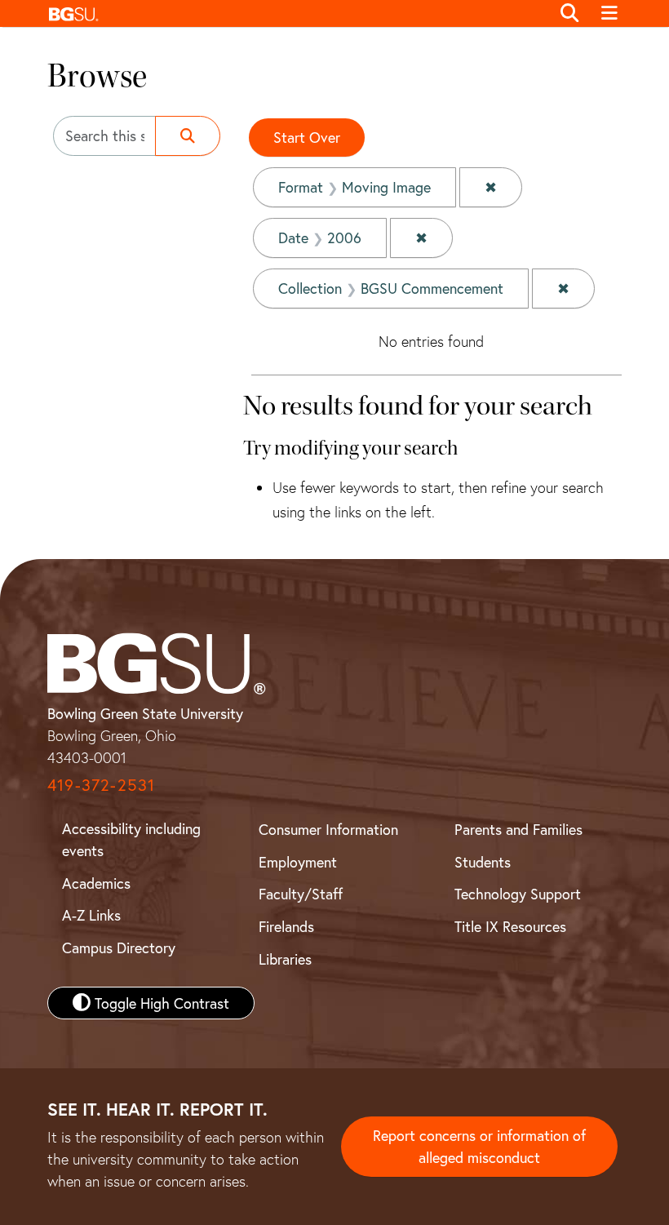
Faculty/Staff (301, 893)
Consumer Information (328, 829)
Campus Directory (118, 947)
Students (482, 862)
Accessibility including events (131, 839)
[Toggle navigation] (609, 14)
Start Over (306, 137)
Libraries (285, 959)
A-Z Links (91, 915)
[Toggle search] (569, 14)
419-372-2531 (101, 785)
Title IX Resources (510, 926)
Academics (96, 883)
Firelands (286, 926)
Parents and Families (518, 829)
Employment (298, 862)
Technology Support (517, 893)
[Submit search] (187, 136)
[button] (295, 13)
